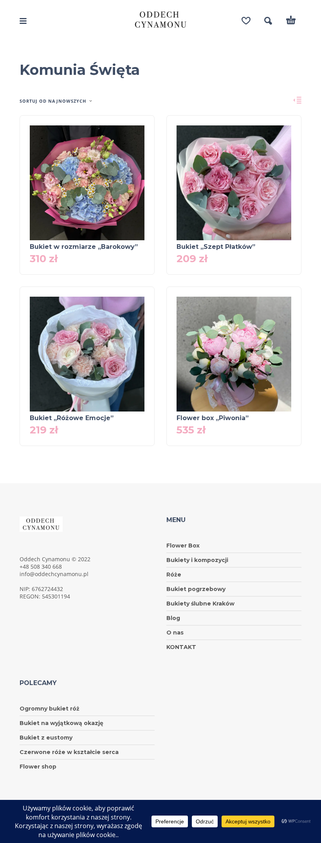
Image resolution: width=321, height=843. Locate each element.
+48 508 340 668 (41, 566)
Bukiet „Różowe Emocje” (72, 418)
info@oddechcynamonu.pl (54, 574)
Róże (173, 574)
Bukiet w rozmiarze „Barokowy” (84, 246)
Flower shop (38, 766)
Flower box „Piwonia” (213, 418)
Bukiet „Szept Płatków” (216, 246)
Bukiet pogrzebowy (195, 589)
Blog (173, 618)
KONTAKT (181, 647)
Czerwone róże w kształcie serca (69, 752)
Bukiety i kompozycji (197, 560)
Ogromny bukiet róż (49, 708)
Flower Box (183, 545)
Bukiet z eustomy (46, 737)
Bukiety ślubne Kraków (200, 603)
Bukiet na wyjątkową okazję (61, 723)
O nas (175, 632)
